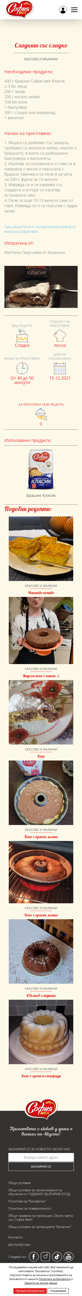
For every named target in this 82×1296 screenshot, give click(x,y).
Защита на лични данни (40, 1283)
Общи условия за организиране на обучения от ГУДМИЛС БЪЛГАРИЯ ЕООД (39, 1192)
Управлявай (58, 1291)
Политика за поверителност (30, 1208)
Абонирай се (41, 1166)
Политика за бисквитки (54, 1279)
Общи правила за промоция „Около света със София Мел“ (40, 1217)
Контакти (15, 1237)
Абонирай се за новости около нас (39, 1149)
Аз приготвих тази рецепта (41, 404)
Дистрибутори (19, 1244)
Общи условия (19, 1183)
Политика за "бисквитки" (27, 1201)
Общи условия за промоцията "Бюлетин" (39, 1226)
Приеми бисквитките (30, 1291)
